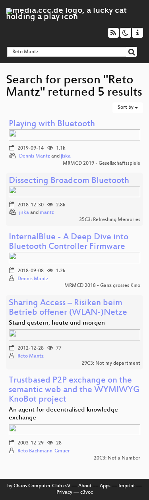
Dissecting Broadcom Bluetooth (69, 181)
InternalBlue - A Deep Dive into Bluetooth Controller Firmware (68, 242)
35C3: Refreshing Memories (109, 220)
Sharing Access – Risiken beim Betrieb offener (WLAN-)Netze (68, 308)
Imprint (126, 486)
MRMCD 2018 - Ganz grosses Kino (102, 285)
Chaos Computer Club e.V (42, 486)
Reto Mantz (30, 356)
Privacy (64, 492)
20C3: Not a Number (117, 458)
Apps (105, 486)
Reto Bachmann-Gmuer (43, 451)
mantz (47, 212)
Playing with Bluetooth (52, 124)
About (85, 486)
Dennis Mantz (34, 156)
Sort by (126, 107)
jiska (66, 156)
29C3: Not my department (110, 363)
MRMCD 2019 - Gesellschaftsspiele (101, 163)
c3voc (86, 492)
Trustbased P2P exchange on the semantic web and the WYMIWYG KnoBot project (74, 390)
